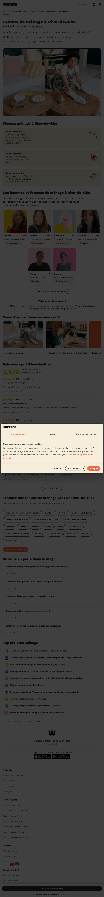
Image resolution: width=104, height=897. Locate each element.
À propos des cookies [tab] (86, 434)
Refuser (57, 468)
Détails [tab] (52, 434)
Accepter (94, 468)
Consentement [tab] (18, 434)
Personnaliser (74, 468)
